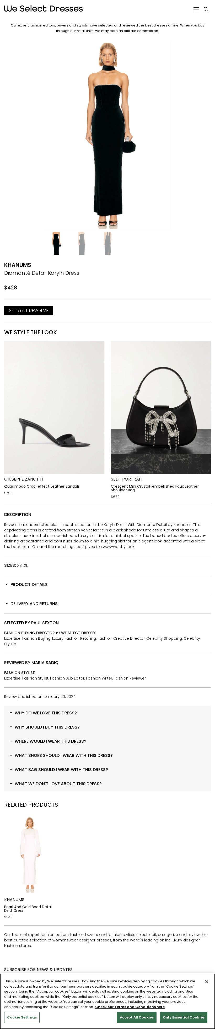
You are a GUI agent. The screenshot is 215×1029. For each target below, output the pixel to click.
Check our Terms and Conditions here (130, 1006)
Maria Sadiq (44, 663)
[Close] (206, 982)
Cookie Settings (22, 1017)
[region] (107, 1001)
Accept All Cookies (137, 1017)
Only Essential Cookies (184, 1017)
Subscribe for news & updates (38, 970)
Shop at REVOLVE (29, 310)
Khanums (17, 265)
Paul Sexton (45, 623)
